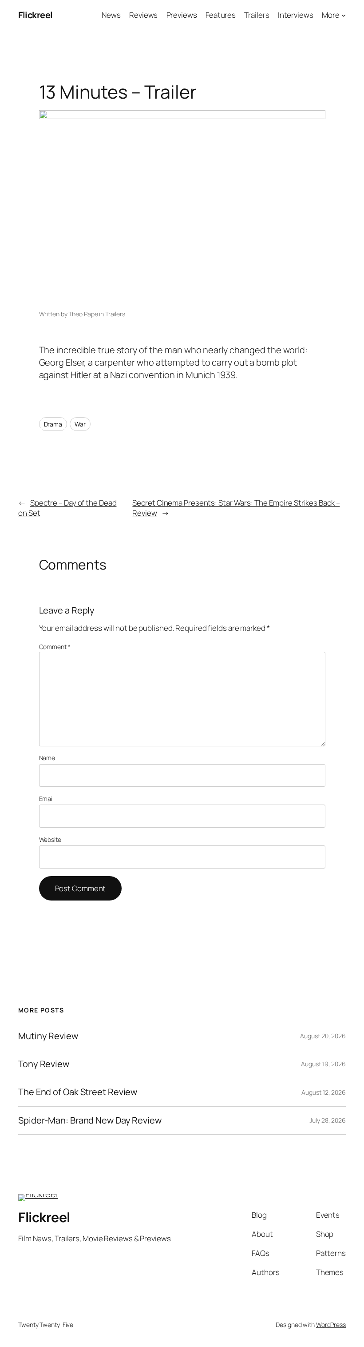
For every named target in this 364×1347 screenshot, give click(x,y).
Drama (53, 424)
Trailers (115, 314)
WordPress (331, 1324)
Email (46, 798)
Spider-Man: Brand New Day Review (90, 1120)
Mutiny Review (48, 1036)
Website (50, 839)
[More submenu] (343, 15)
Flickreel (35, 15)
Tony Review (43, 1064)
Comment (55, 646)
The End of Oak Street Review (77, 1092)
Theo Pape (83, 314)
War (80, 424)
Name (47, 757)
